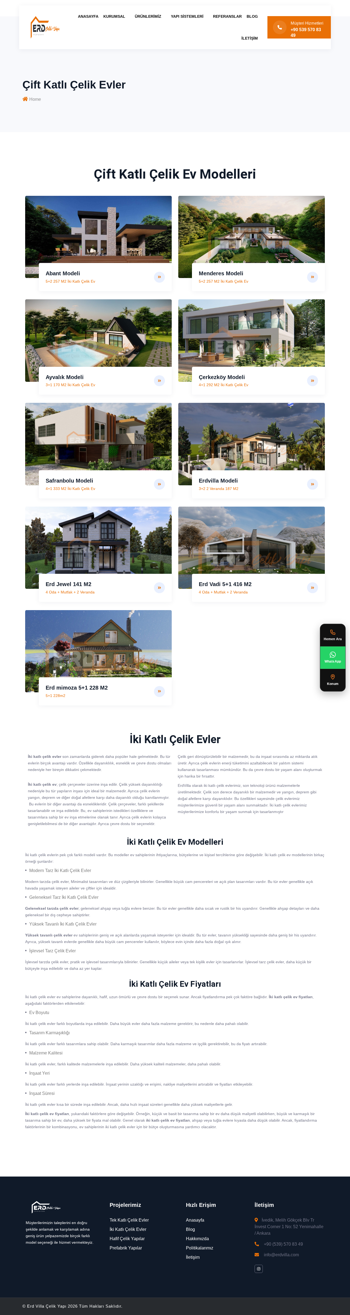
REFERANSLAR (227, 16)
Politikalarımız (199, 1248)
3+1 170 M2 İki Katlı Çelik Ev (70, 385)
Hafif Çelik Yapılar (127, 1238)
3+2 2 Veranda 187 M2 (218, 488)
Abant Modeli (63, 273)
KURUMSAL (114, 16)
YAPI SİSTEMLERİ (187, 16)
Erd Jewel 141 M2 (68, 584)
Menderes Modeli (221, 273)
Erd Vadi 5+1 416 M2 (225, 584)
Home (35, 99)
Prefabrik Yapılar (126, 1248)
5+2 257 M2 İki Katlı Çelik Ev (70, 281)
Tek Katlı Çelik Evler (129, 1220)
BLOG (252, 16)
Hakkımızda (197, 1238)
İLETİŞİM (249, 38)
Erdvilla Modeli (218, 481)
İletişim (193, 1257)
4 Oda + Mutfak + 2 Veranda (70, 592)
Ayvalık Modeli (65, 377)
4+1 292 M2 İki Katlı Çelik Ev (223, 385)
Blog (190, 1229)
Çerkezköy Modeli (222, 377)
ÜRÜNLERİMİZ (148, 16)
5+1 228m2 (55, 695)
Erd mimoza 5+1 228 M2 (77, 688)
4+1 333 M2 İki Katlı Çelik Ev (70, 488)
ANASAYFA (88, 16)
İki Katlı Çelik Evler (128, 1229)
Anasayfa (195, 1220)
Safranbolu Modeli (69, 481)
